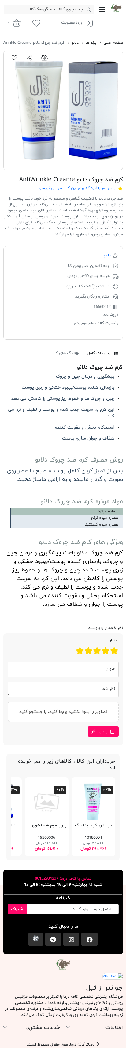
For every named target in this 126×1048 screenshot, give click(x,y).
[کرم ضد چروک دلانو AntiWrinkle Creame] (63, 110)
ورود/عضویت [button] (72, 22)
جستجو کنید (30, 712)
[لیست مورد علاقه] (36, 23)
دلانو (107, 255)
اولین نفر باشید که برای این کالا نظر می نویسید (77, 188)
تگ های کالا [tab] (63, 353)
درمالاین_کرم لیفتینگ (93, 825)
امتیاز (114, 640)
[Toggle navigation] (102, 9)
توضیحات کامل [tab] (100, 353)
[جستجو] (89, 9)
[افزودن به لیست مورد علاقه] (14, 58)
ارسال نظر (100, 731)
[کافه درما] (116, 8)
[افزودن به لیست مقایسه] (44, 58)
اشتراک (17, 909)
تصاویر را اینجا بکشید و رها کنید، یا (63, 712)
